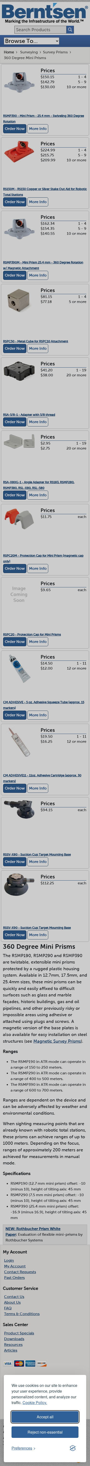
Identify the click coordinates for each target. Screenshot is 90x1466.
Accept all (45, 1417)
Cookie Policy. (35, 1402)
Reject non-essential (45, 1432)
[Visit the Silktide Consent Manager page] (72, 1448)
